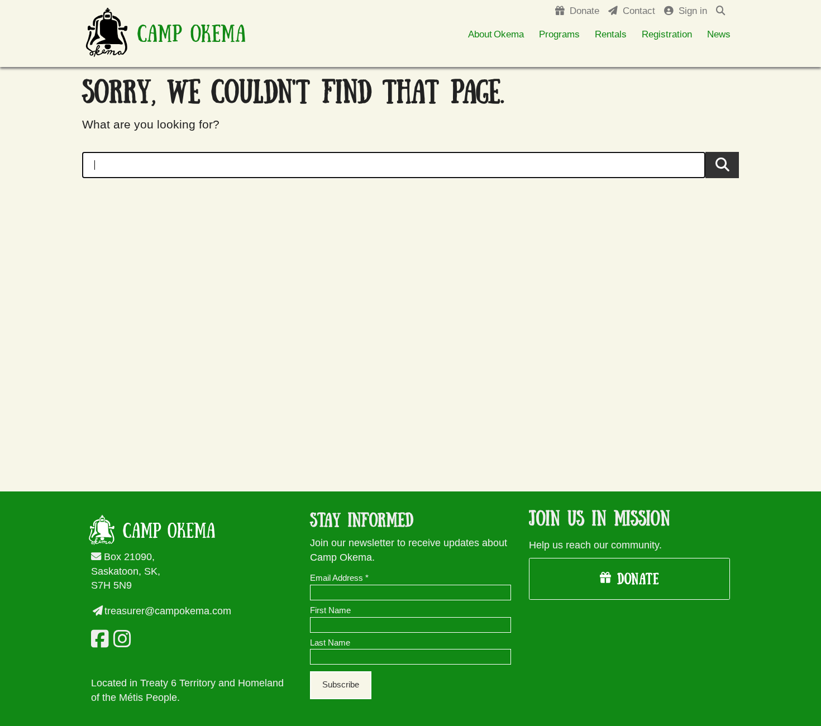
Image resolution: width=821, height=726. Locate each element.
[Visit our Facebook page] (97, 639)
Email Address (339, 578)
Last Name (330, 642)
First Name (330, 610)
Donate (635, 579)
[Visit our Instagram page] (120, 639)
